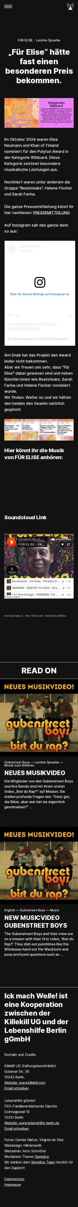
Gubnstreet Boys (17, 762)
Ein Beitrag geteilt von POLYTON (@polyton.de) (40, 339)
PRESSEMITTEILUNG (51, 212)
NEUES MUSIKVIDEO (34, 773)
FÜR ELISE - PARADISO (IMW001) (48, 616)
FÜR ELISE (25, 40)
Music (54, 910)
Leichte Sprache (48, 40)
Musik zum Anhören (19, 765)
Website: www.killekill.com (24, 1082)
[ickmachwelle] (70, 6)
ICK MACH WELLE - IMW (16, 616)
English (9, 910)
